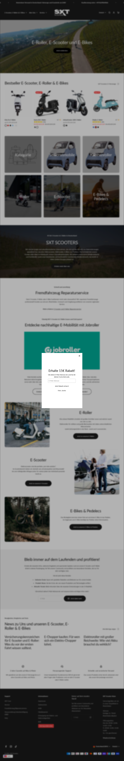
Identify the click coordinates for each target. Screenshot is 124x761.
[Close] (79, 355)
